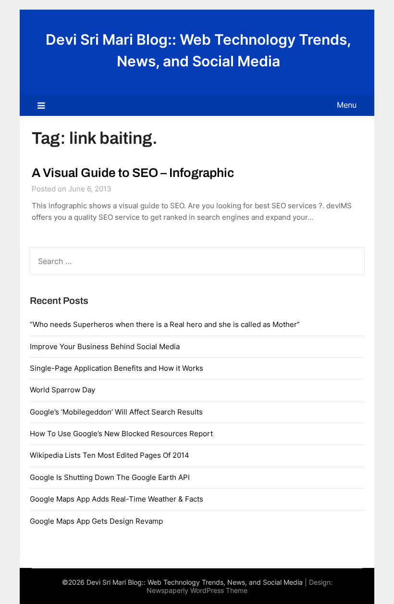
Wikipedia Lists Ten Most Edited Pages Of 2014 (109, 455)
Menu (347, 105)
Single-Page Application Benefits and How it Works (116, 368)
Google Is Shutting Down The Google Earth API (110, 477)
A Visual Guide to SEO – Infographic (133, 172)
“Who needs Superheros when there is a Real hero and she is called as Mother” (165, 324)
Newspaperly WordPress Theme (197, 590)
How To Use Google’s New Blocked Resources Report (121, 433)
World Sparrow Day (62, 389)
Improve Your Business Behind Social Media (105, 346)
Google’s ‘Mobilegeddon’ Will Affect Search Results (116, 411)
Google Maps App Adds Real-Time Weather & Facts (116, 498)
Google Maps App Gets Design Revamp (96, 521)
